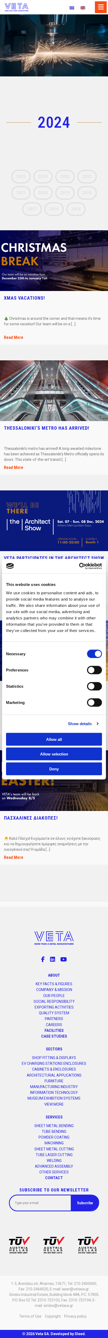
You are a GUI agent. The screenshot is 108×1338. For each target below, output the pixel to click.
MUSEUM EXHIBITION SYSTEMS (54, 1098)
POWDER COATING (54, 1137)
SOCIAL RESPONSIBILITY (54, 1001)
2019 (65, 192)
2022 (87, 176)
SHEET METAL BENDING (54, 1126)
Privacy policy (75, 1316)
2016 (54, 208)
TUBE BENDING (54, 1131)
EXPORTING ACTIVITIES (54, 1007)
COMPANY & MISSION (54, 990)
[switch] (94, 670)
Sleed (80, 1334)
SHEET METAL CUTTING (54, 1149)
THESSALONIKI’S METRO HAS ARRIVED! (46, 428)
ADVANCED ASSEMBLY (54, 1166)
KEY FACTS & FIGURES (54, 984)
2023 (65, 176)
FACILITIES (54, 1030)
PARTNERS (54, 1019)
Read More (13, 337)
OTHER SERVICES (54, 1172)
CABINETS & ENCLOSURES (54, 1069)
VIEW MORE (54, 1104)
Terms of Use (30, 1316)
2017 (32, 208)
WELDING (54, 1160)
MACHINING (54, 1143)
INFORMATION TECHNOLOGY (54, 1092)
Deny (54, 768)
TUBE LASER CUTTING (54, 1155)
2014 (76, 208)
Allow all (54, 739)
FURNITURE (54, 1081)
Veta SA (42, 1334)
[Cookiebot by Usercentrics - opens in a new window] (79, 566)
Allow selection (54, 754)
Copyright (53, 1316)
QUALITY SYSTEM (54, 1013)
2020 (43, 192)
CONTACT (54, 1178)
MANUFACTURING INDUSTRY (54, 1087)
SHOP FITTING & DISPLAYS (54, 1058)
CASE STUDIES (54, 1036)
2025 (21, 176)
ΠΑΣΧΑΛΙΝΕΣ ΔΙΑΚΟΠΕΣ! (31, 818)
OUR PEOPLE (54, 996)
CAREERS (54, 1025)
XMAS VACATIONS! (24, 298)
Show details (80, 723)
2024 (43, 176)
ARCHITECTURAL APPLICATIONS (54, 1075)
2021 (21, 192)
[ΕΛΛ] (72, 7)
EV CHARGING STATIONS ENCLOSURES (54, 1063)
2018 (87, 192)
